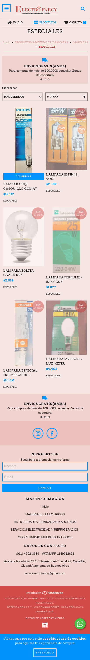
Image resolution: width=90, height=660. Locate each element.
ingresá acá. (45, 611)
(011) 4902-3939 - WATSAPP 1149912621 (45, 553)
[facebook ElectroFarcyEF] (52, 433)
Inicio (6, 42)
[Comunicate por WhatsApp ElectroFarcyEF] (80, 623)
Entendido (45, 653)
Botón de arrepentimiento (45, 618)
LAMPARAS (80, 42)
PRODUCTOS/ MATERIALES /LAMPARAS (41, 42)
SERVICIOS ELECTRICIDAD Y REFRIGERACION (45, 529)
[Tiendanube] (45, 594)
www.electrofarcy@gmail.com (45, 573)
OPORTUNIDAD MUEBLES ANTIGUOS (45, 537)
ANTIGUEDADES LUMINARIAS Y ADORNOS (45, 522)
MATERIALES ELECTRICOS (45, 514)
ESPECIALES (10, 201)
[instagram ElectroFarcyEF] (38, 433)
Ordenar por (9, 88)
